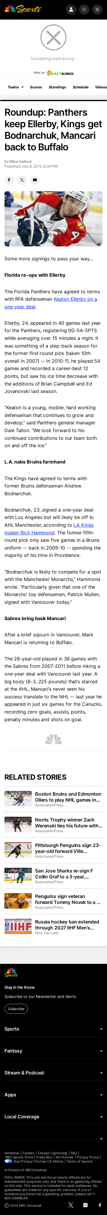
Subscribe (16, 1009)
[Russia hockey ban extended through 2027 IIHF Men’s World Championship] (18, 926)
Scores (36, 87)
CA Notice (55, 1161)
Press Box (44, 1157)
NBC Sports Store (19, 1157)
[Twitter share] (22, 180)
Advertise (11, 1153)
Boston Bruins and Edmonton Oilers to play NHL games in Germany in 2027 (68, 797)
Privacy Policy (88, 1157)
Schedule (81, 87)
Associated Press (49, 805)
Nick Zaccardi (46, 933)
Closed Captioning (52, 1153)
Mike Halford (20, 161)
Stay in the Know (19, 987)
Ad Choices (65, 1157)
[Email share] (35, 180)
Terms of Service (80, 1161)
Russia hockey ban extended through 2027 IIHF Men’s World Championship (67, 925)
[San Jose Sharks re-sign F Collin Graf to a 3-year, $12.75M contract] (18, 875)
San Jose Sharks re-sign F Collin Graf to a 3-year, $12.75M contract (64, 874)
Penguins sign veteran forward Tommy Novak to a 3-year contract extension (68, 899)
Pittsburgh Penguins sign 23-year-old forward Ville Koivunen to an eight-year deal (68, 848)
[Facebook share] (9, 180)
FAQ (74, 1153)
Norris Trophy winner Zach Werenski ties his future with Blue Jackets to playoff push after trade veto (67, 823)
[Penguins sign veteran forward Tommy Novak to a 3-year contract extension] (18, 901)
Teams (13, 87)
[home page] (23, 9)
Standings (57, 87)
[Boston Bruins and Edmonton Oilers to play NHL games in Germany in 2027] (18, 798)
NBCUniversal (36, 1170)
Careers (28, 1153)
